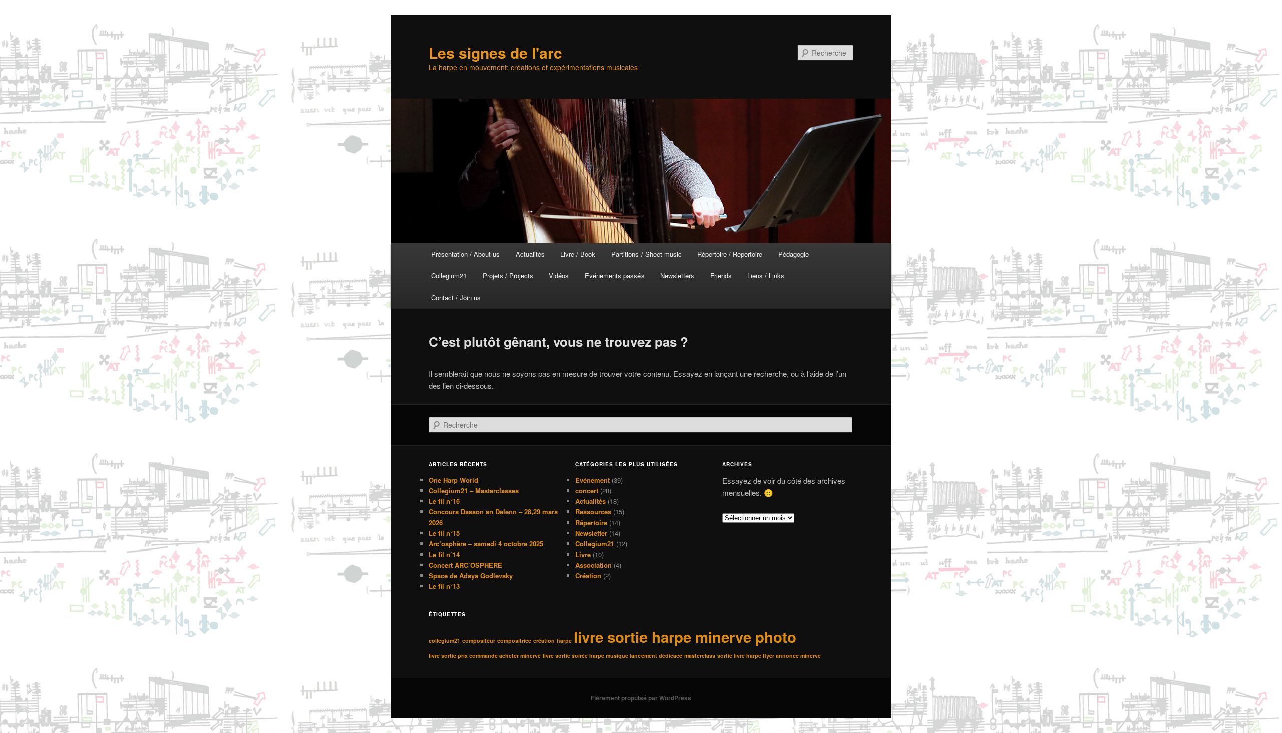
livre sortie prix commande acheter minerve (485, 655)
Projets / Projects (508, 275)
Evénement (592, 480)
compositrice (514, 640)
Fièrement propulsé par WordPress (641, 697)
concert (586, 490)
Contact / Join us (456, 297)
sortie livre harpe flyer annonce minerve (769, 655)
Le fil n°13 (444, 586)
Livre (583, 554)
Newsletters (677, 275)
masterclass (699, 655)
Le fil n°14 (444, 554)
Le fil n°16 (444, 501)
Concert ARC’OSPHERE (465, 565)
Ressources (593, 511)
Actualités (530, 254)
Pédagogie (793, 254)
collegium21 (444, 640)
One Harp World (453, 480)
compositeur (478, 640)
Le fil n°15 (444, 533)
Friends (721, 275)
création (544, 640)
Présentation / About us (465, 254)
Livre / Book (577, 254)
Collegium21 (449, 275)
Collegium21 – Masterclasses (474, 490)
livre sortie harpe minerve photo (685, 636)
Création (588, 575)
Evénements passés (615, 275)
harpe (564, 640)
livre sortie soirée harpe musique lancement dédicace (612, 655)
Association (593, 565)
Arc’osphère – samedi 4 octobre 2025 (486, 543)
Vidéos (559, 275)
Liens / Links (765, 275)
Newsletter (591, 533)
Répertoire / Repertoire (729, 254)
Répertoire (591, 522)
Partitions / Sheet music (646, 254)
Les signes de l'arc (495, 52)
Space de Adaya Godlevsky (471, 575)
